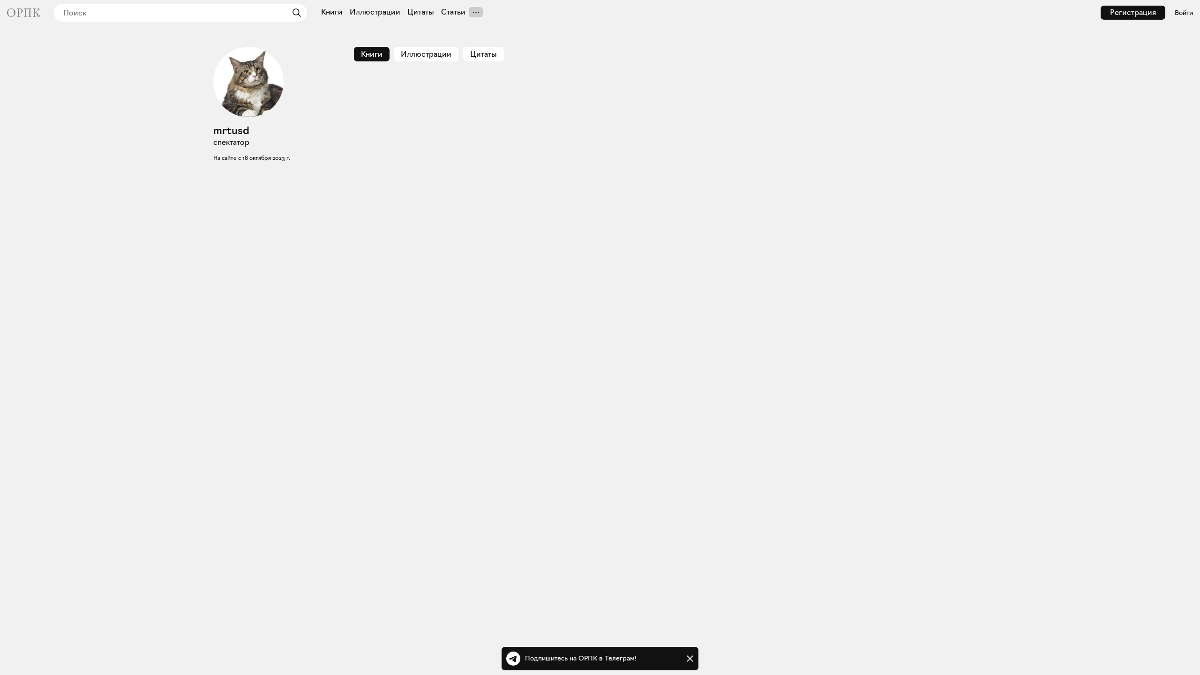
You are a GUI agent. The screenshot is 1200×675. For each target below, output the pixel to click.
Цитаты (420, 12)
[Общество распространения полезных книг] (23, 12)
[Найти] (294, 12)
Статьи (453, 12)
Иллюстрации (375, 12)
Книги (332, 12)
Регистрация (1133, 12)
